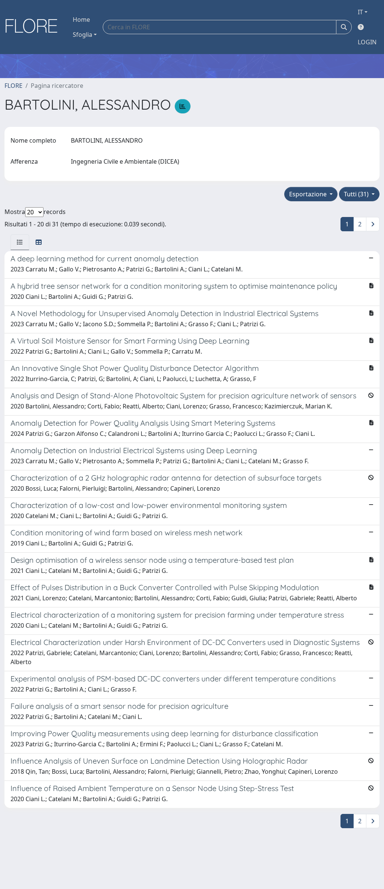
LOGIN (367, 42)
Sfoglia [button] (82, 34)
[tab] (19, 242)
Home (81, 19)
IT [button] (360, 12)
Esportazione (308, 194)
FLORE (13, 85)
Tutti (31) (357, 194)
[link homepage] (34, 27)
